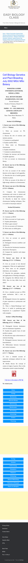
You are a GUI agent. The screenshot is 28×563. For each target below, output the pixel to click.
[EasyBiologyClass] (14, 4)
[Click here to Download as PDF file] (14, 374)
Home (4, 33)
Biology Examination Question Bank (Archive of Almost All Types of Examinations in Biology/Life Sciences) (13, 35)
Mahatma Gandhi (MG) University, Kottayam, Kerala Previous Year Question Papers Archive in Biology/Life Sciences (14, 38)
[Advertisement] (14, 57)
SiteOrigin (21, 560)
